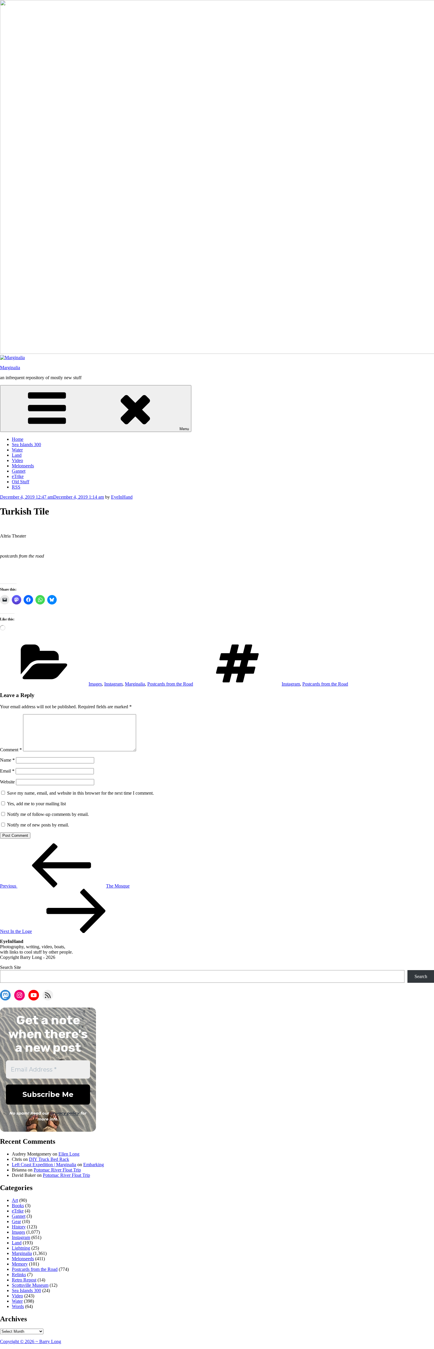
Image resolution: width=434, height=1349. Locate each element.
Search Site (10, 967)
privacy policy (64, 1113)
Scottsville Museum (30, 1285)
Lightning (21, 1248)
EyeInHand (122, 496)
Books (18, 1205)
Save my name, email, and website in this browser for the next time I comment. (80, 793)
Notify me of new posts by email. (38, 824)
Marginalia (10, 367)
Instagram (113, 683)
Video (17, 460)
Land (17, 455)
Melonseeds (23, 465)
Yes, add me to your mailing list (36, 803)
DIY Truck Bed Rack (49, 1159)
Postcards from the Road (170, 683)
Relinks (19, 1274)
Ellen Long (68, 1153)
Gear (16, 1221)
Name (7, 760)
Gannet (18, 471)
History (19, 1226)
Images (95, 683)
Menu (184, 429)
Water (17, 449)
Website (7, 781)
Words (18, 1306)
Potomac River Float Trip (57, 1169)
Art (15, 1200)
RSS (16, 486)
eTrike (18, 476)
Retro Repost (24, 1279)
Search (421, 976)
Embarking (93, 1164)
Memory (20, 1263)
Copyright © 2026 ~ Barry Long (30, 1341)
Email (7, 770)
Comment (11, 749)
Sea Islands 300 (26, 444)
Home (17, 439)
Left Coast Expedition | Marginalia (44, 1164)
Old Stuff (20, 481)
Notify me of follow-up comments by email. (48, 814)
